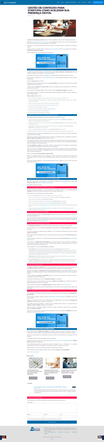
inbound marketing (46, 208)
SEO (34, 131)
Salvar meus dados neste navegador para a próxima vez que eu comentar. (45, 419)
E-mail (45, 414)
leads (40, 107)
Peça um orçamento (50, 432)
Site (61, 414)
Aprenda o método (64, 432)
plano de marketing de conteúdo (45, 182)
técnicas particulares (65, 284)
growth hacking (54, 49)
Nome (29, 414)
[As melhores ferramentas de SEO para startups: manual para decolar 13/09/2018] (101, 438)
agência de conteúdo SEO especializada (60, 340)
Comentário (30, 402)
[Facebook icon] (51, 438)
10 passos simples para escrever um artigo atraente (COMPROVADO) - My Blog (50, 387)
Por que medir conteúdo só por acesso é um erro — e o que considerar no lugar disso (69, 371)
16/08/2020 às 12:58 (37, 388)
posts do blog (52, 109)
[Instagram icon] (52, 438)
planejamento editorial (49, 77)
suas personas (44, 220)
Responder (74, 387)
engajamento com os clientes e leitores (49, 205)
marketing (46, 73)
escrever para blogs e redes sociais (40, 42)
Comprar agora (98, 2)
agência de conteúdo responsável (57, 296)
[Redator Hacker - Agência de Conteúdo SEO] (8, 2)
